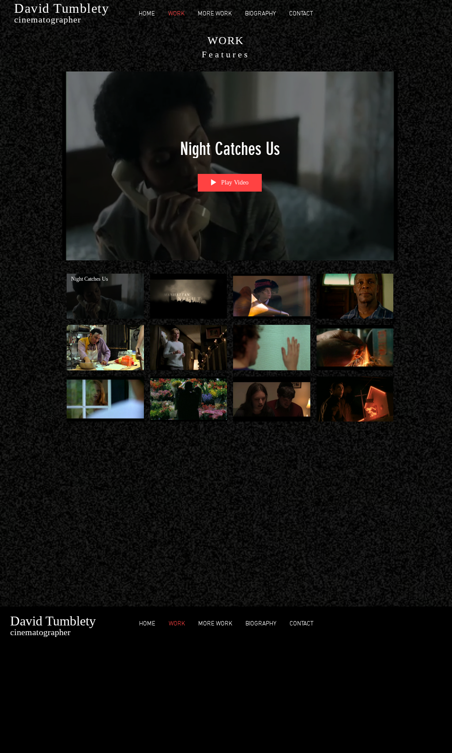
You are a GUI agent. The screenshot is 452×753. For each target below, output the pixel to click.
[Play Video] (105, 296)
